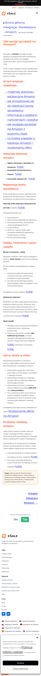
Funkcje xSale (6, 554)
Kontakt (4, 610)
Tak (25, 519)
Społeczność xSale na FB (10, 591)
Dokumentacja (29, 7)
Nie (16, 519)
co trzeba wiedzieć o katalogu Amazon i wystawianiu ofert (21, 143)
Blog (3, 603)
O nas (4, 606)
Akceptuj (20, 663)
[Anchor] (18, 85)
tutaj (20, 166)
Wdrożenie (5, 568)
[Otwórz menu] (37, 13)
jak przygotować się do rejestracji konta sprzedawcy (20, 105)
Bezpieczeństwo (7, 580)
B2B (3, 594)
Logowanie (21, 7)
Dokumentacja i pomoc (10, 583)
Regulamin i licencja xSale (11, 587)
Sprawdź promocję (20, 4)
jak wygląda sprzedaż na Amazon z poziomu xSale (21, 129)
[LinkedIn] (8, 614)
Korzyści (5, 564)
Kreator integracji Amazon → (31, 498)
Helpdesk (36, 7)
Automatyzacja (7, 557)
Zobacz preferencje (20, 669)
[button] (37, 637)
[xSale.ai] (9, 13)
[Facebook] (3, 614)
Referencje (5, 572)
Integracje (5, 561)
